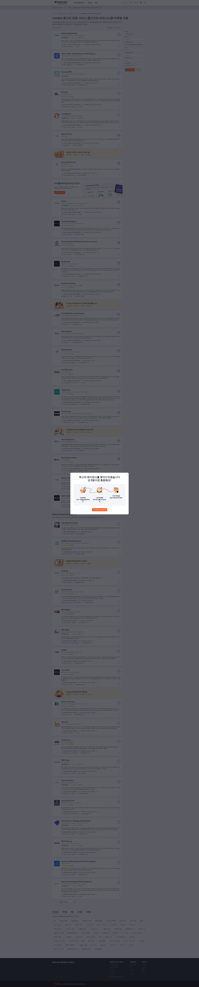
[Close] (127, 474)
